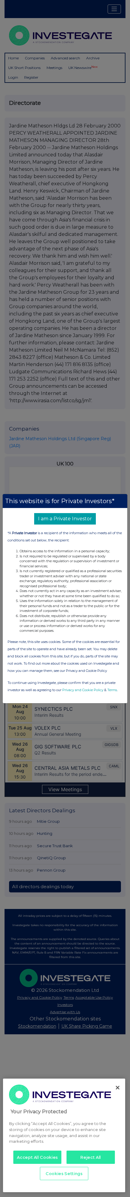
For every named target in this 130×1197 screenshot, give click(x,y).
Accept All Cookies (37, 1157)
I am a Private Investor (65, 519)
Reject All (90, 1157)
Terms (112, 690)
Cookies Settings (64, 1173)
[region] (64, 1135)
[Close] (117, 1087)
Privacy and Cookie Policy (82, 690)
